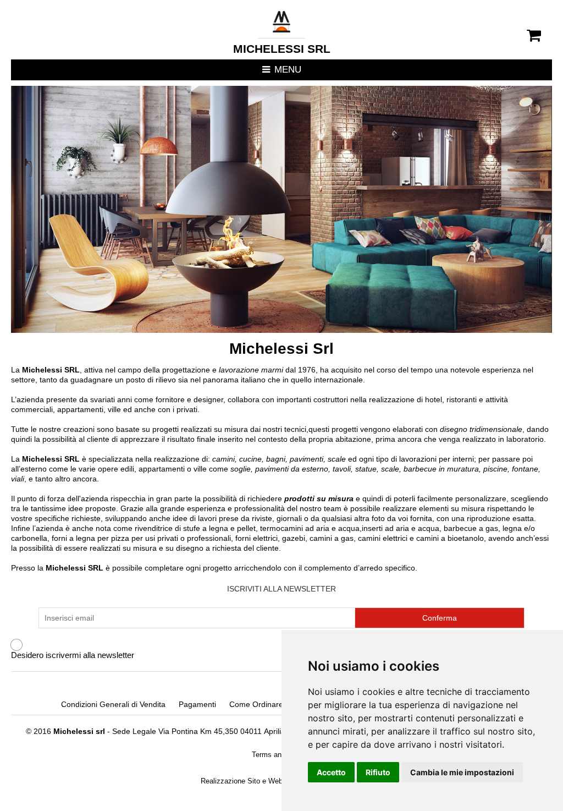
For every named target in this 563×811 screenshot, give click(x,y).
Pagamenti (197, 704)
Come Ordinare (256, 704)
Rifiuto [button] (378, 772)
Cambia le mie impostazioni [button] (462, 772)
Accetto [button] (331, 772)
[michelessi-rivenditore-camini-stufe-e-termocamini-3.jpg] (281, 209)
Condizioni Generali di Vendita (113, 704)
